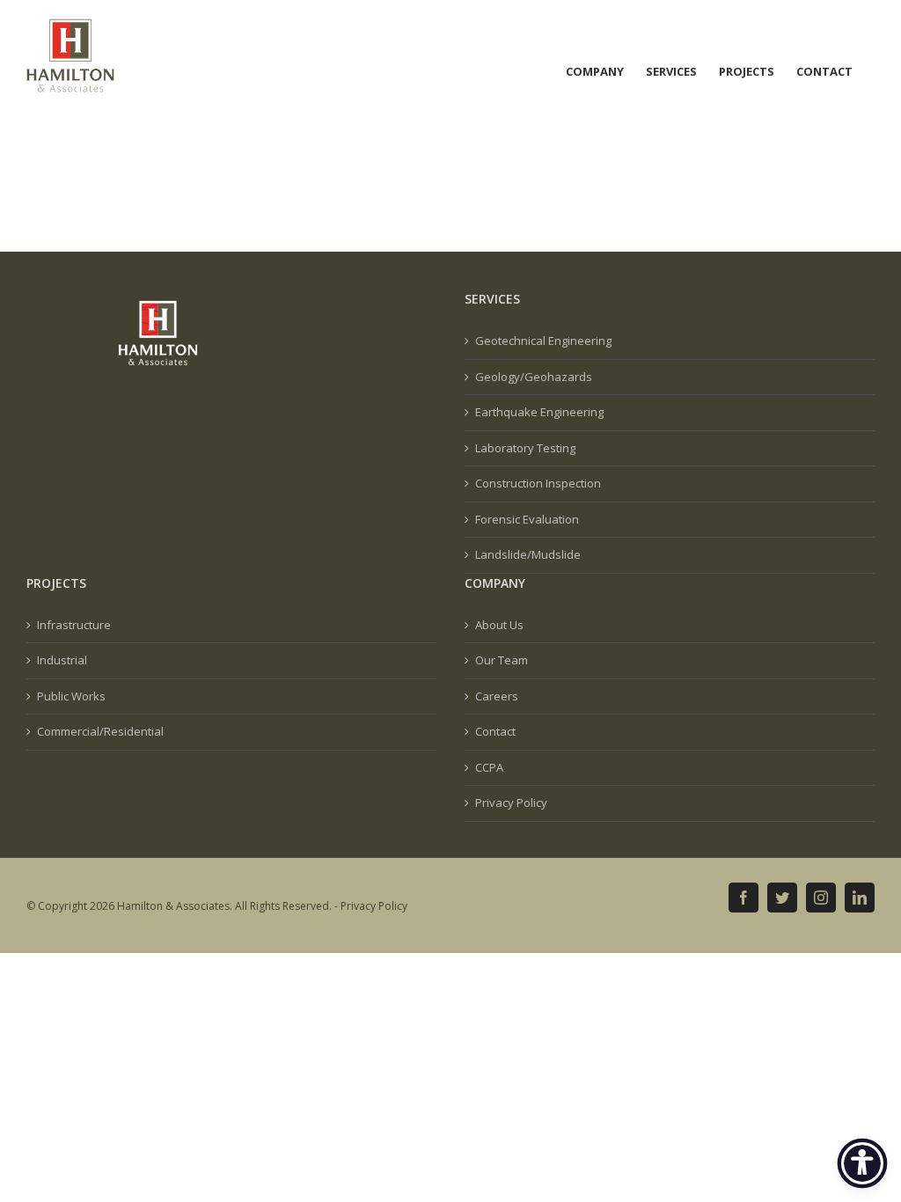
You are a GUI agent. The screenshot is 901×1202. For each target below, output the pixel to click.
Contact (495, 731)
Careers (496, 696)
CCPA (489, 767)
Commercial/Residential (100, 731)
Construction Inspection (538, 483)
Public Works (71, 696)
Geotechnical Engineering (543, 340)
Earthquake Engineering (539, 412)
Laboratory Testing (525, 448)
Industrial (62, 660)
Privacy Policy (511, 802)
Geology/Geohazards (533, 377)
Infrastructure (74, 625)
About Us (499, 625)
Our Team (501, 660)
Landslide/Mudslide (528, 554)
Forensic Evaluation (527, 519)
